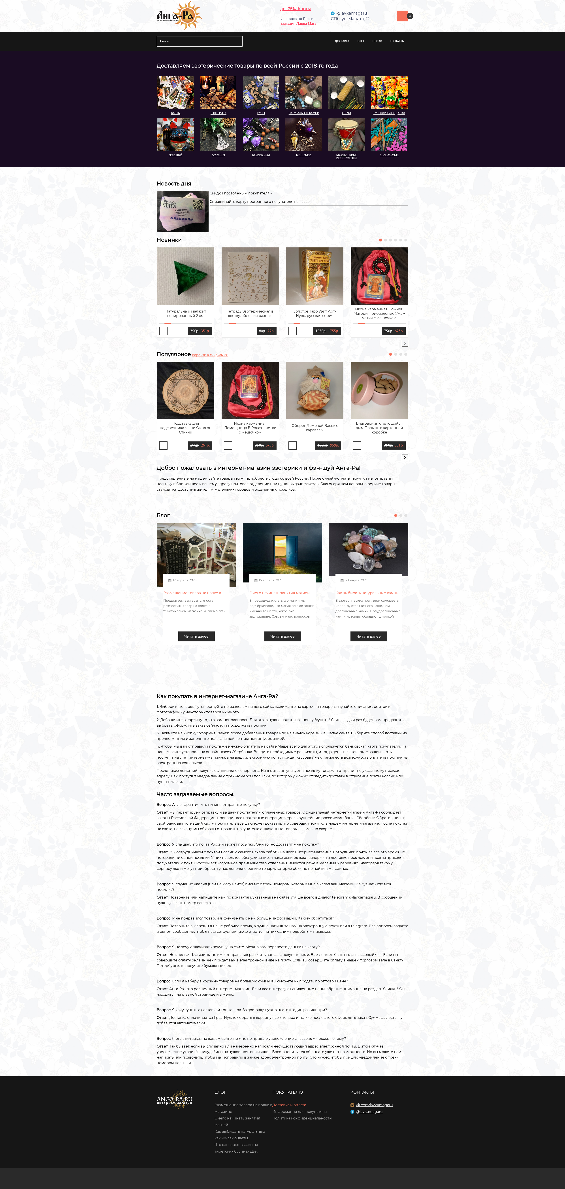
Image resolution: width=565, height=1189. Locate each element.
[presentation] (405, 343)
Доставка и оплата (289, 1105)
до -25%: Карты (295, 8)
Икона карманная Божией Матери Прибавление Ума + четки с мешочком (379, 313)
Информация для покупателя (299, 1112)
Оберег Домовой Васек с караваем (315, 428)
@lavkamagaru (369, 1112)
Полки (377, 41)
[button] (380, 240)
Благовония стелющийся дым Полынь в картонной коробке (379, 427)
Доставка (342, 41)
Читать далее (196, 636)
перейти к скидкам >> (210, 355)
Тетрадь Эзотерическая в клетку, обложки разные (250, 313)
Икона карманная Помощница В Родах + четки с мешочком (250, 427)
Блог (361, 41)
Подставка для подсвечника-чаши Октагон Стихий (185, 427)
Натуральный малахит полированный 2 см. (185, 313)
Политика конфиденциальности (302, 1118)
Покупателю (287, 1092)
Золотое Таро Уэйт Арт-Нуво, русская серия (314, 313)
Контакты (397, 41)
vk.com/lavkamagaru (374, 1105)
